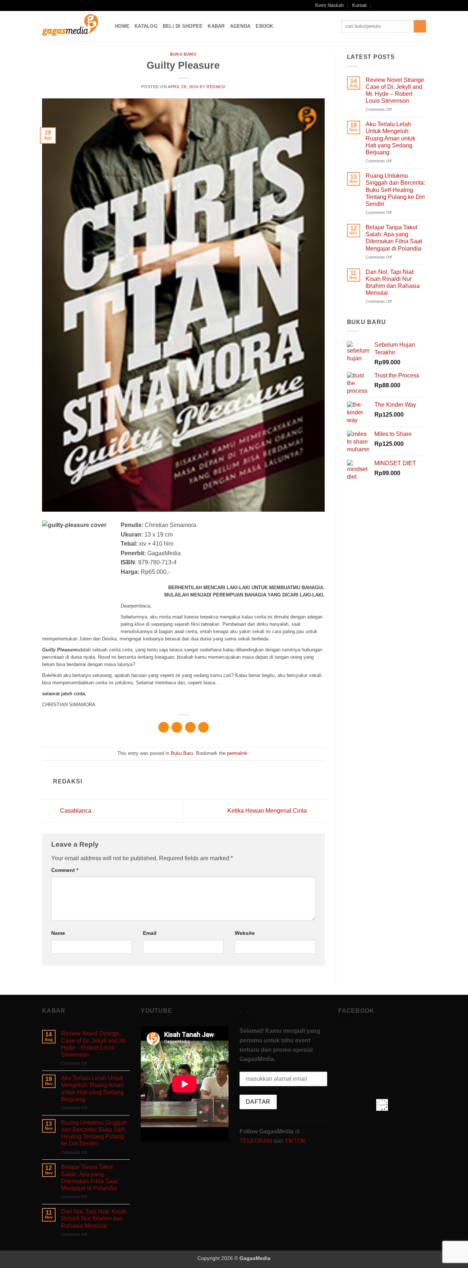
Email (149, 933)
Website (245, 933)
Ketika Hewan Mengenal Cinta (267, 811)
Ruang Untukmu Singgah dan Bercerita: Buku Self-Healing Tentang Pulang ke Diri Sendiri (395, 190)
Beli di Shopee (183, 26)
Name (58, 933)
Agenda (240, 26)
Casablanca (74, 811)
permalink (237, 753)
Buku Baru (183, 54)
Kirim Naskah (329, 5)
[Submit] (420, 26)
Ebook (264, 26)
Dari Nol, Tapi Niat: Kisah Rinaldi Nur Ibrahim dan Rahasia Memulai (393, 282)
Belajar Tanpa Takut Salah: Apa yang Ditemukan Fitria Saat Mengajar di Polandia (394, 238)
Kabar (216, 26)
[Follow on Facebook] (387, 5)
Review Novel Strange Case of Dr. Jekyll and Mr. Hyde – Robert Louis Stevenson (395, 90)
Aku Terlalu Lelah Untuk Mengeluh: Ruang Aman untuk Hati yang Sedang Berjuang (390, 138)
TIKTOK (295, 1141)
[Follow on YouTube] (415, 5)
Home (122, 26)
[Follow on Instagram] (394, 5)
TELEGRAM (256, 1141)
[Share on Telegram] (203, 727)
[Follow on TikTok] (401, 5)
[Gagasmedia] (73, 26)
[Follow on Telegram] (422, 5)
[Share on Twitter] (177, 727)
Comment (64, 870)
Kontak (359, 5)
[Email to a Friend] (190, 727)
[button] (377, 5)
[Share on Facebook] (164, 727)
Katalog (146, 26)
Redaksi (216, 86)
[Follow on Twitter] (408, 5)
